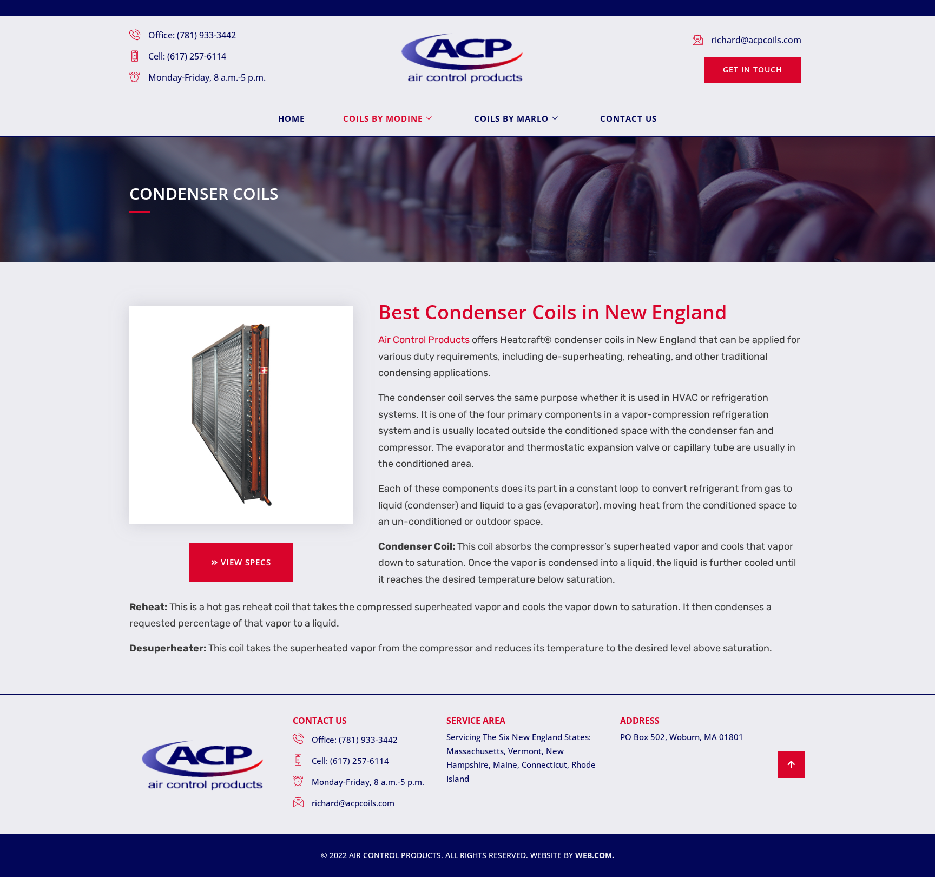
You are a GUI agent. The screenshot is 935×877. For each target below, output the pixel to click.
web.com (593, 855)
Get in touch (752, 69)
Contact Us (628, 118)
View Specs (246, 562)
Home (291, 118)
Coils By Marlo (511, 118)
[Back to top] (791, 764)
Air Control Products (424, 340)
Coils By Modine (383, 118)
